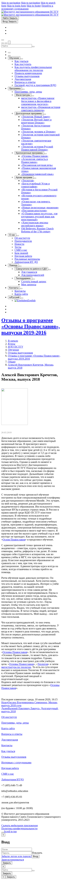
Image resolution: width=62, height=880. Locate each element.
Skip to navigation (10, 2)
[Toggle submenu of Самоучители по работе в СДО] (49, 269)
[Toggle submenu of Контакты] (21, 288)
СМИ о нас (7, 773)
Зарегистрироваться (12, 859)
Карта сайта (8, 728)
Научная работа (10, 768)
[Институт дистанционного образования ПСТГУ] (30, 13)
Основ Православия (14, 539)
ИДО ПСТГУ (15, 346)
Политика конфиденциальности (19, 828)
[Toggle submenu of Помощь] (20, 266)
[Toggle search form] (9, 42)
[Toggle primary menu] (2, 39)
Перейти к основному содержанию (27, 7)
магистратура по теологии (16, 667)
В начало (13, 340)
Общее (12, 361)
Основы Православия (15, 652)
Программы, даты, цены (15, 722)
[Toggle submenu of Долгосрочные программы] (44, 114)
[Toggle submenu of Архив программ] (35, 178)
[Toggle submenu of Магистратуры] (32, 95)
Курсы (11, 343)
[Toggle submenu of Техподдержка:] (33, 279)
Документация (9, 739)
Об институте (9, 717)
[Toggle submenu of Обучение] (21, 58)
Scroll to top (10, 831)
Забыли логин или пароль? (16, 856)
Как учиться (8, 751)
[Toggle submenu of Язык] (22, 298)
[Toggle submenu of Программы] (23, 89)
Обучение (13, 349)
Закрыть (7, 863)
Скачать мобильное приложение (19, 825)
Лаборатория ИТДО (12, 779)
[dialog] (31, 849)
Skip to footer (34, 5)
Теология (43, 664)
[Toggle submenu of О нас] (17, 235)
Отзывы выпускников (20, 352)
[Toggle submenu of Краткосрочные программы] (45, 153)
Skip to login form (16, 5)
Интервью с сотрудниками (16, 762)
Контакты (6, 745)
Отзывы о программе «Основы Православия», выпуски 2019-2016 (30, 326)
